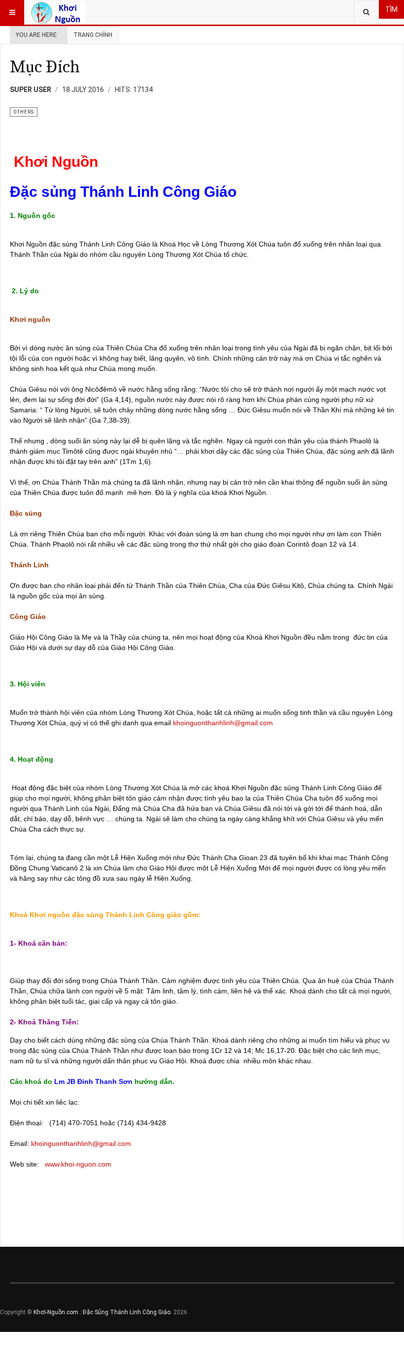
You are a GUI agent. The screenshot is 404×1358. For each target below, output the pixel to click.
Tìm (391, 9)
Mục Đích (45, 67)
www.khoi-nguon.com (78, 1164)
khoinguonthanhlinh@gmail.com (223, 723)
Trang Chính (92, 34)
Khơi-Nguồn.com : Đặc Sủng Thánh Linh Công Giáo (102, 1312)
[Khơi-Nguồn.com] (58, 12)
